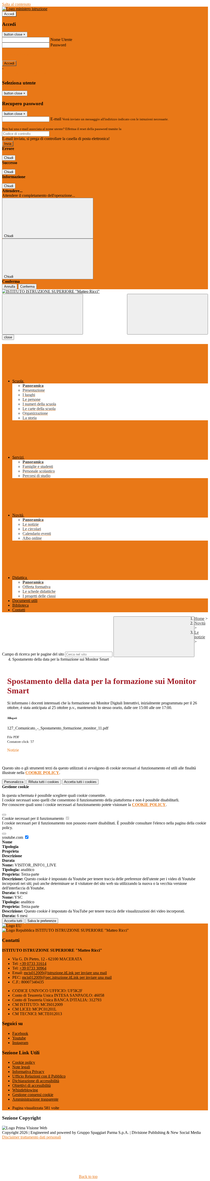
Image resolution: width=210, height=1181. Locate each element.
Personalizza (13, 782)
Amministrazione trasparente (35, 1099)
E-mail (55, 119)
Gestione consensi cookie (32, 1094)
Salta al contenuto (16, 4)
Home (199, 618)
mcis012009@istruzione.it (65, 973)
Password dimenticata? (20, 54)
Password (58, 45)
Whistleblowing (25, 1090)
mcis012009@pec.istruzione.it (67, 977)
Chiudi (8, 158)
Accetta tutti (80, 782)
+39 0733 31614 (32, 963)
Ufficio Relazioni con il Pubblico (39, 1076)
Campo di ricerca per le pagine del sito (33, 654)
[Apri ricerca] (167, 314)
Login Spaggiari (133, 129)
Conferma (27, 286)
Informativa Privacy (28, 1071)
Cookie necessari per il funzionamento (33, 818)
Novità (199, 623)
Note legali (21, 1067)
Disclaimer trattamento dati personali (31, 1137)
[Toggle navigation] (42, 314)
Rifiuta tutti (43, 782)
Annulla (9, 286)
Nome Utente (61, 39)
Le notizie (199, 634)
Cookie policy (23, 1062)
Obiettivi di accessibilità (31, 1085)
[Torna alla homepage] (105, 291)
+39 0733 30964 (32, 968)
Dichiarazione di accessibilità (35, 1081)
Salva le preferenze (41, 921)
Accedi (9, 14)
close (8, 337)
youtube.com (13, 837)
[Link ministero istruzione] (24, 9)
